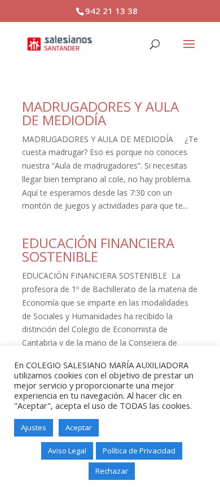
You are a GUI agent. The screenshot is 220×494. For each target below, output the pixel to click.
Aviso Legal (67, 451)
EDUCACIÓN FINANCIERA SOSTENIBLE (98, 249)
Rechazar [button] (111, 471)
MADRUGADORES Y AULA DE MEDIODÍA (100, 113)
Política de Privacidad (139, 451)
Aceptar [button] (78, 427)
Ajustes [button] (33, 427)
